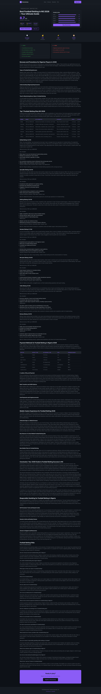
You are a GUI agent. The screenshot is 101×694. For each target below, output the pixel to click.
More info (36, 28)
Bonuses (49, 2)
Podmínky (53, 691)
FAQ (58, 2)
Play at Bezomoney (66, 24)
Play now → (77, 2)
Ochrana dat (48, 691)
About (45, 2)
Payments (54, 2)
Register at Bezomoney (26, 28)
